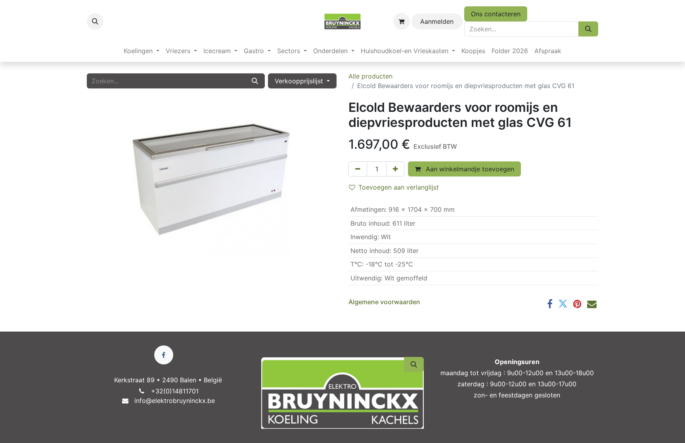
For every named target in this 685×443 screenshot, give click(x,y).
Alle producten (370, 76)
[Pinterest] (577, 304)
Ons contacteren (495, 14)
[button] (95, 21)
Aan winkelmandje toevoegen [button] (469, 169)
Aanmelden (436, 21)
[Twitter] (563, 304)
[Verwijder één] (357, 168)
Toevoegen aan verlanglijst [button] (398, 187)
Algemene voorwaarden (384, 302)
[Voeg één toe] (395, 168)
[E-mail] (592, 304)
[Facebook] (550, 304)
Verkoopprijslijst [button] (300, 81)
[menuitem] (142, 51)
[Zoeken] (588, 28)
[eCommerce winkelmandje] (401, 21)
